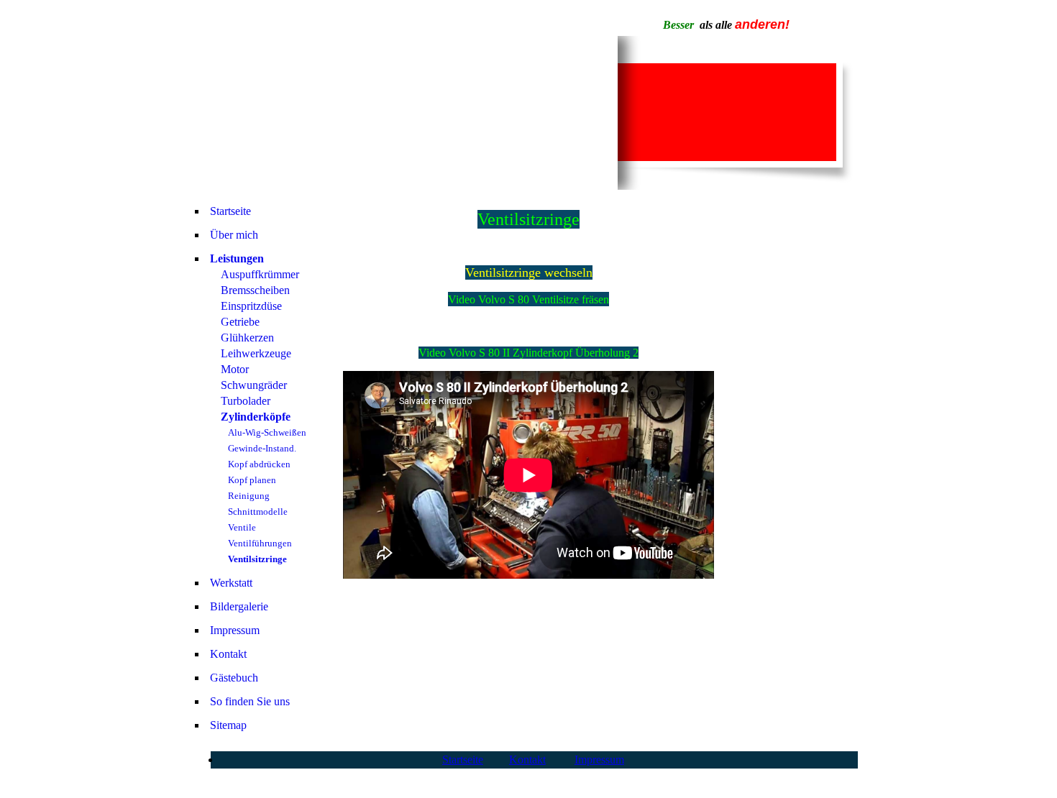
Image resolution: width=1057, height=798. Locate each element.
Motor (235, 369)
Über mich (234, 235)
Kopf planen (252, 479)
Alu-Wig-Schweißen (267, 432)
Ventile (242, 527)
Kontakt (228, 654)
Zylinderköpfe (255, 417)
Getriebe (240, 322)
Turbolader (245, 401)
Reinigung (249, 495)
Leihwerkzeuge (256, 353)
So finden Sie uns (250, 701)
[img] (404, 113)
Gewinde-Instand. (262, 448)
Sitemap (228, 725)
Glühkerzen (247, 337)
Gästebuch (234, 677)
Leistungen (237, 258)
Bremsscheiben (255, 290)
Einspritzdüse (251, 306)
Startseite (230, 211)
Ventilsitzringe (257, 559)
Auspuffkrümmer (260, 274)
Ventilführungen (260, 543)
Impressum (235, 630)
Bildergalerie (239, 606)
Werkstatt (231, 583)
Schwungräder (254, 385)
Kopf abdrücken (259, 464)
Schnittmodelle (258, 511)
